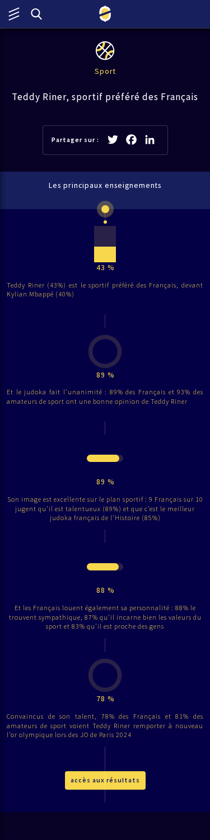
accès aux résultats (105, 780)
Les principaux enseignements (105, 185)
